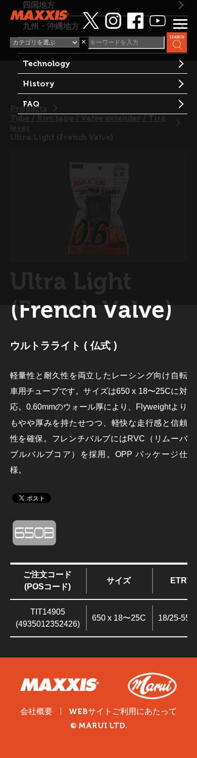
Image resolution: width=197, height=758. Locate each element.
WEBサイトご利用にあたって (123, 712)
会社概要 (36, 711)
